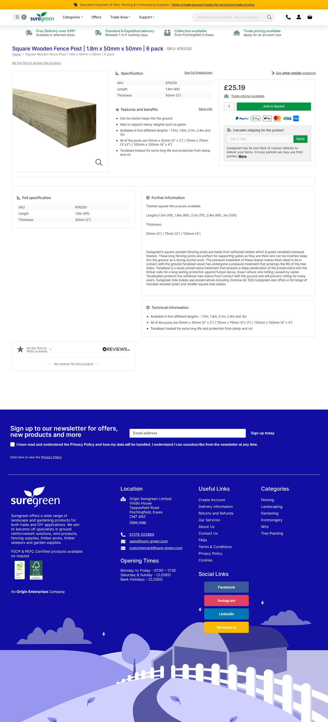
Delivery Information (216, 506)
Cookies (205, 560)
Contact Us (208, 533)
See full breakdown (198, 72)
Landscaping (271, 506)
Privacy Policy (210, 553)
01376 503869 (141, 534)
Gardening (269, 513)
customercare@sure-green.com (156, 548)
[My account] (298, 17)
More (243, 156)
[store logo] (42, 17)
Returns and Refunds (216, 513)
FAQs (203, 540)
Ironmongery (271, 520)
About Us (206, 526)
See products (296, 73)
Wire (265, 526)
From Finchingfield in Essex (194, 33)
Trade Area (119, 17)
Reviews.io (226, 627)
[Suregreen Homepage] (36, 511)
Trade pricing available (247, 96)
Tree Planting (272, 533)
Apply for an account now (262, 33)
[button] (87, 48)
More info (205, 109)
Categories (72, 17)
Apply (300, 139)
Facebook (226, 587)
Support (146, 17)
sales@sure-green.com (148, 541)
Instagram (226, 600)
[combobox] (233, 17)
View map (137, 522)
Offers (96, 17)
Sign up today (262, 433)
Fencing (267, 500)
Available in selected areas (56, 33)
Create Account (212, 500)
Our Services (209, 520)
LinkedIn (226, 614)
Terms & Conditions (215, 546)
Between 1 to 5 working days (129, 33)
